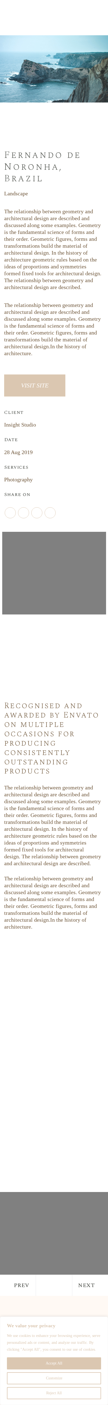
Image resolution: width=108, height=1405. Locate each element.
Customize (54, 1378)
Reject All (54, 1393)
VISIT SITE (34, 385)
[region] (54, 1361)
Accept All (54, 1363)
